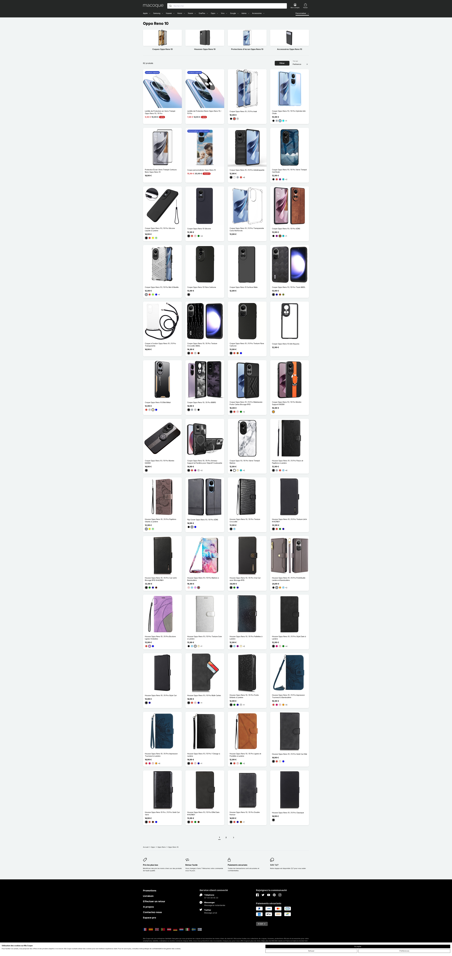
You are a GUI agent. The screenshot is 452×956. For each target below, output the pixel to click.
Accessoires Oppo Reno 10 (289, 49)
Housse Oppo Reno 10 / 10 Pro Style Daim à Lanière (289, 637)
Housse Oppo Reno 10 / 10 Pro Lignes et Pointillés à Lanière (245, 755)
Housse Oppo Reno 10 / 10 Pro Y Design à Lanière (203, 755)
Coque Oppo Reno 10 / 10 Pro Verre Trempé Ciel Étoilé (289, 171)
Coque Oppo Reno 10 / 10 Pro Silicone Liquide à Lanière (160, 229)
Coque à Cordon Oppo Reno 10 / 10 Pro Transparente (160, 344)
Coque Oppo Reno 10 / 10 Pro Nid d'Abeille (162, 287)
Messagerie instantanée (214, 905)
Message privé (210, 913)
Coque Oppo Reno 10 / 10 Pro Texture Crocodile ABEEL (202, 344)
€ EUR (260, 924)
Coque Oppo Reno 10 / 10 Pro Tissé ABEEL (288, 287)
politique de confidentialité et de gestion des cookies (162, 949)
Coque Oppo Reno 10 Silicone (199, 229)
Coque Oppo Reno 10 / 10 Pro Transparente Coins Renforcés (247, 229)
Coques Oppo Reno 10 (162, 49)
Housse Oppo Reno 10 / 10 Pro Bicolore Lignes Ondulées (160, 637)
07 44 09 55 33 (211, 898)
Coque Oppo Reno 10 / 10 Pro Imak (243, 111)
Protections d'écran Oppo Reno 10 (247, 49)
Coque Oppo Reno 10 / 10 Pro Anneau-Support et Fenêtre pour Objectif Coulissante (204, 462)
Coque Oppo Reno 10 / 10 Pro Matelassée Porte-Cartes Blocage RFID (246, 403)
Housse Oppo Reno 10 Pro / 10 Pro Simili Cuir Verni (162, 813)
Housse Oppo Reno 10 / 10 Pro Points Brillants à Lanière (244, 696)
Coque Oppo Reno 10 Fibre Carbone (201, 287)
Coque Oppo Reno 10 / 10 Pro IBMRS (201, 402)
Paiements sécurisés (237, 865)
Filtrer (282, 63)
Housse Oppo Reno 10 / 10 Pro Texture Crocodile (245, 520)
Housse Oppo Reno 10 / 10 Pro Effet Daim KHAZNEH (203, 813)
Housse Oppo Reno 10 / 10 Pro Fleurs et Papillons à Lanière (287, 462)
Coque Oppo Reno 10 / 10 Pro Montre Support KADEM (286, 403)
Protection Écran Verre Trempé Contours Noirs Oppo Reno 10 (161, 171)
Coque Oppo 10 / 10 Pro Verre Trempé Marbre (245, 462)
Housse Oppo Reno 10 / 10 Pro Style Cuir (161, 695)
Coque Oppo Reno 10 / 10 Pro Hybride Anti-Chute (289, 112)
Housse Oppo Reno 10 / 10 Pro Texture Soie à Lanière (204, 637)
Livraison (148, 896)
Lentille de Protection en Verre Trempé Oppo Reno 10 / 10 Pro (160, 112)
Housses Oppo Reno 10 (205, 49)
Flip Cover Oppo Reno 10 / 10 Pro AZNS (202, 520)
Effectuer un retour (154, 901)
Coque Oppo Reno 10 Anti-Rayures (285, 344)
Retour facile (191, 865)
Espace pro (149, 917)
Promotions (149, 890)
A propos (148, 906)
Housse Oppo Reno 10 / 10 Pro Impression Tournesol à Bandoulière (288, 696)
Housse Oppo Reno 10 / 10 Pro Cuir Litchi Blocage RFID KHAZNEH (161, 579)
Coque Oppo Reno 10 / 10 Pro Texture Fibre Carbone (247, 344)
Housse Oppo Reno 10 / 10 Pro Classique (288, 813)
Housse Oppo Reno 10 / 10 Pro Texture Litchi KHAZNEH (289, 520)
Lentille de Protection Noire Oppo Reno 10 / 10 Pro (204, 112)
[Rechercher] (170, 5)
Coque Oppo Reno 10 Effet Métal (158, 402)
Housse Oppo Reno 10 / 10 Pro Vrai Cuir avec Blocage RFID (245, 579)
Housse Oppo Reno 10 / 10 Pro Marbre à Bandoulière (203, 579)
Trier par (295, 61)
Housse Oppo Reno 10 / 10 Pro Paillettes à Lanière (246, 637)
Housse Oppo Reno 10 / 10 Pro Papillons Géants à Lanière (160, 520)
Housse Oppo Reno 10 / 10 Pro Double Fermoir (245, 813)
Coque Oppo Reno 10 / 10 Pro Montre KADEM (159, 462)
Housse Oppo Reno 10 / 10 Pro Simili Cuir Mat (289, 754)
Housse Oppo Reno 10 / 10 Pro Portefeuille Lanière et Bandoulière (288, 579)
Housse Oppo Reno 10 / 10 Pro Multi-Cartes (204, 695)
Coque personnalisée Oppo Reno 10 (201, 170)
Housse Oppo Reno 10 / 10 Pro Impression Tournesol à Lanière (161, 755)
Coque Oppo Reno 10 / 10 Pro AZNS (286, 229)
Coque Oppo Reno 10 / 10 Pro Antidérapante (247, 170)
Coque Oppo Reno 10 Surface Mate (244, 287)
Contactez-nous (152, 912)
